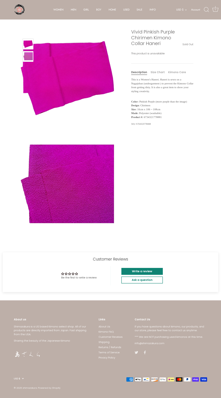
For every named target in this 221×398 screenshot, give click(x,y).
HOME (112, 10)
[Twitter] (136, 352)
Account (195, 10)
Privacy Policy (107, 357)
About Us (104, 326)
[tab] (141, 72)
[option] (28, 44)
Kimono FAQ (106, 331)
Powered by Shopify (49, 387)
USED (126, 10)
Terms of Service (109, 352)
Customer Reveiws (111, 337)
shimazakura (30, 387)
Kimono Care (177, 72)
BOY (98, 10)
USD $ (180, 9)
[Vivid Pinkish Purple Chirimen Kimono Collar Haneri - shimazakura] (28, 44)
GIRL (86, 10)
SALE (139, 10)
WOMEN (58, 10)
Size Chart (158, 72)
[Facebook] (145, 352)
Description (139, 72)
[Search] (206, 9)
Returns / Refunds (110, 347)
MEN (73, 10)
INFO (153, 10)
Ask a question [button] (142, 280)
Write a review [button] (142, 271)
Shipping (104, 342)
